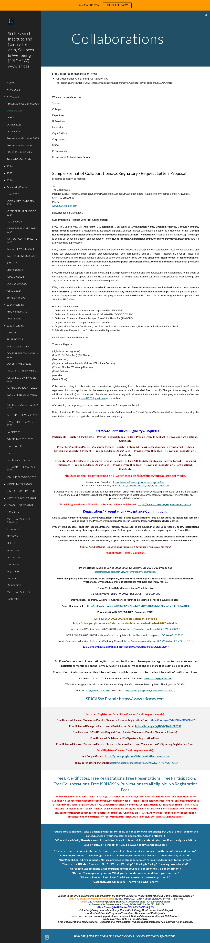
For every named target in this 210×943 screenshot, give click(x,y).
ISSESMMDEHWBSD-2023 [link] (23, 414)
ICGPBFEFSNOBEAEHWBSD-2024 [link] (23, 230)
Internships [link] (13, 550)
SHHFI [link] (11, 543)
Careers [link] (11, 577)
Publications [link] (13, 557)
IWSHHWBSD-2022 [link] (19, 591)
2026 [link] (9, 166)
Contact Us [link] (13, 598)
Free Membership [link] (17, 311)
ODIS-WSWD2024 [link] (18, 283)
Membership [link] (14, 584)
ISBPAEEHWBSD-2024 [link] (20, 248)
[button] (206, 15)
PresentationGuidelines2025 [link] (23, 138)
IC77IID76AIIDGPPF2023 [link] (22, 387)
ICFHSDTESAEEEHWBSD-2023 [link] (23, 406)
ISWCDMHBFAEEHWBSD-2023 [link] (23, 396)
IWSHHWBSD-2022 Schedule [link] (19, 520)
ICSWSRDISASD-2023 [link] (20, 504)
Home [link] (10, 82)
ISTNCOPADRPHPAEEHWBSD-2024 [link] (23, 240)
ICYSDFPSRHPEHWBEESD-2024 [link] (23, 213)
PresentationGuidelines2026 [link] (23, 103)
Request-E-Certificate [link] (19, 159)
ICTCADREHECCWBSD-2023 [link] (21, 468)
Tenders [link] (11, 452)
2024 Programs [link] (15, 304)
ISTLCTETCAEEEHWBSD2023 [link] (23, 370)
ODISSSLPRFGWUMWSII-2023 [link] (22, 355)
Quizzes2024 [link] (14, 131)
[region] (105, 5)
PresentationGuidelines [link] (20, 145)
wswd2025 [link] (13, 194)
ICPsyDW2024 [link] (15, 276)
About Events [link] (14, 318)
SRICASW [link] (12, 536)
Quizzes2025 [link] (14, 124)
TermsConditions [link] (16, 446)
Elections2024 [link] (15, 269)
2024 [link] (9, 180)
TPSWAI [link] (11, 117)
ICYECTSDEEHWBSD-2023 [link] (20, 423)
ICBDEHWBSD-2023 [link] (19, 484)
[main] (119, 38)
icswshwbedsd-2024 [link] (18, 346)
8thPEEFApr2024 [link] (17, 297)
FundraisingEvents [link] (17, 187)
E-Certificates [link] (14, 512)
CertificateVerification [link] (19, 460)
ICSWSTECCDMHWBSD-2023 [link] (22, 379)
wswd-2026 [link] (13, 89)
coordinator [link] (13, 563)
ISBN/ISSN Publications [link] (20, 152)
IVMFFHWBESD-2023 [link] (20, 439)
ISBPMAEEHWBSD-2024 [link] (22, 255)
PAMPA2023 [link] (14, 432)
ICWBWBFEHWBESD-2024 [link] (20, 203)
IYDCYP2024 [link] (14, 221)
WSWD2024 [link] (14, 290)
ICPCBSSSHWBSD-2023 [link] (21, 498)
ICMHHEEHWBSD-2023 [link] (21, 477)
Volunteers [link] (13, 529)
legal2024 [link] (12, 262)
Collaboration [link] (14, 110)
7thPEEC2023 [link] (15, 339)
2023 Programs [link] (15, 325)
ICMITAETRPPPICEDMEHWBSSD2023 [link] (23, 490)
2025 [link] (9, 173)
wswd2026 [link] (13, 96)
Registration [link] (13, 571)
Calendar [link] (12, 332)
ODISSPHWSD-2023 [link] (19, 363)
